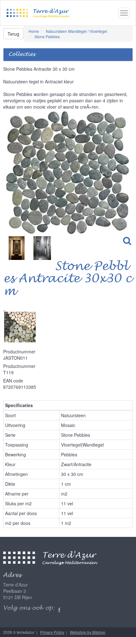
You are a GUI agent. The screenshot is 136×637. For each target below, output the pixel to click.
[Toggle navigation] (124, 13)
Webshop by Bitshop (87, 632)
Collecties (22, 54)
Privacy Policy (52, 632)
